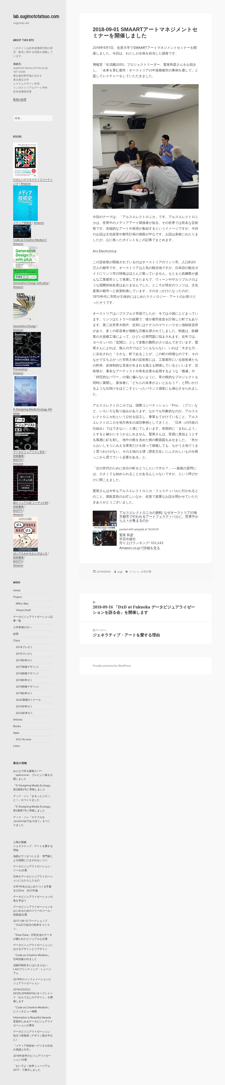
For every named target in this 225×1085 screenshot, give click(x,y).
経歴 (15, 633)
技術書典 (18, 455)
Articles (17, 719)
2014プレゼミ (24, 647)
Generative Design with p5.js (30, 283)
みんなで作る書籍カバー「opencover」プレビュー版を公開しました (33, 774)
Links (16, 746)
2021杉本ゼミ (24, 706)
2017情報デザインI (27, 666)
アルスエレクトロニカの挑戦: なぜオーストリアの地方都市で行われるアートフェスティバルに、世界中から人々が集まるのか (158, 516)
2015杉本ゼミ (24, 660)
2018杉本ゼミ (24, 680)
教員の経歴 (19, 99)
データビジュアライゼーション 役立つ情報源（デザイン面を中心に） (33, 1035)
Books (17, 726)
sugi (119, 571)
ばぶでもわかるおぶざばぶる (30, 553)
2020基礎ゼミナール (28, 699)
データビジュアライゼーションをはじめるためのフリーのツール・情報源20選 (33, 910)
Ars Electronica (104, 251)
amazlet (139, 529)
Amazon (26, 183)
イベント (134, 571)
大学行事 (146, 571)
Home (16, 590)
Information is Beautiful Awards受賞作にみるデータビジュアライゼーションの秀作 (33, 1021)
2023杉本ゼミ (24, 713)
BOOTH (18, 459)
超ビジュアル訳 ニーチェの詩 (30, 502)
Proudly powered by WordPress (112, 665)
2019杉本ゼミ (24, 693)
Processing (20, 369)
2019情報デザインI (27, 686)
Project (17, 597)
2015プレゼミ (24, 653)
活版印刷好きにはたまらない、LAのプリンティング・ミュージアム (32, 969)
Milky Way (22, 603)
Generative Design (24, 326)
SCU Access (23, 739)
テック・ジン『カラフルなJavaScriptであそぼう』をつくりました (31, 821)
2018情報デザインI (27, 673)
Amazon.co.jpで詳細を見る (139, 548)
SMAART (140, 47)
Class (16, 640)
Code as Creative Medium (29, 239)
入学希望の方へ (22, 627)
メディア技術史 (22, 222)
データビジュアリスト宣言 (29, 452)
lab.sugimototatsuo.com (36, 16)
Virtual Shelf (23, 610)
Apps (16, 732)
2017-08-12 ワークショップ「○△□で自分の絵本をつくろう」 (31, 924)
